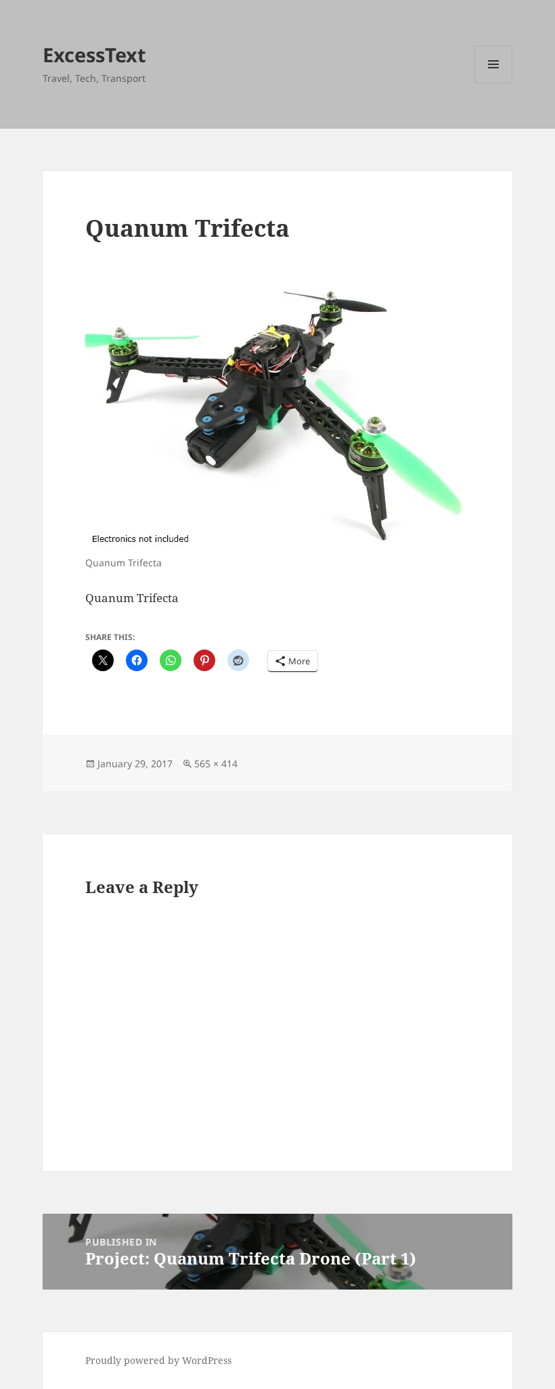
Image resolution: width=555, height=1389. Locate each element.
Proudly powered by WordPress (158, 1360)
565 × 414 (216, 763)
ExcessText (94, 54)
